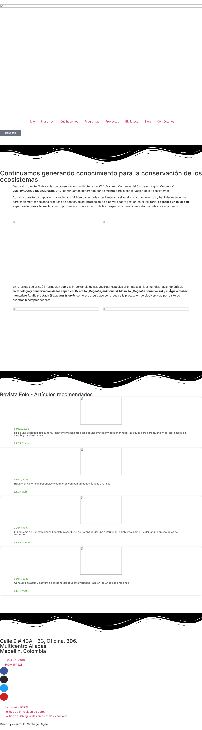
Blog (148, 121)
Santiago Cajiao (37, 724)
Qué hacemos (69, 121)
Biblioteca (131, 121)
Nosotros (47, 121)
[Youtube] (4, 697)
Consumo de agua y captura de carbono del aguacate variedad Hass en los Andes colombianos (71, 582)
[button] (101, 597)
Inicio (31, 121)
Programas (92, 121)
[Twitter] (4, 688)
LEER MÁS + (22, 443)
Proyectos (112, 121)
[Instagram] (4, 679)
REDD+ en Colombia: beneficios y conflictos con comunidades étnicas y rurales (62, 483)
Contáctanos (165, 121)
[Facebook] (4, 671)
